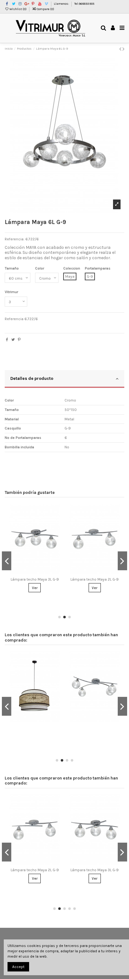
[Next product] (123, 49)
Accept (18, 967)
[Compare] (57, 522)
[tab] (64, 379)
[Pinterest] (19, 339)
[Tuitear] (13, 339)
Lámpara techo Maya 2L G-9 (94, 579)
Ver (35, 588)
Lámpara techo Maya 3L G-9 (35, 579)
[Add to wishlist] (57, 512)
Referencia (14, 319)
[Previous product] (120, 49)
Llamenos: (62, 4)
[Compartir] (7, 339)
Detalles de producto (31, 378)
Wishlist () (18, 9)
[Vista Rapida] (57, 532)
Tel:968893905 (84, 4)
